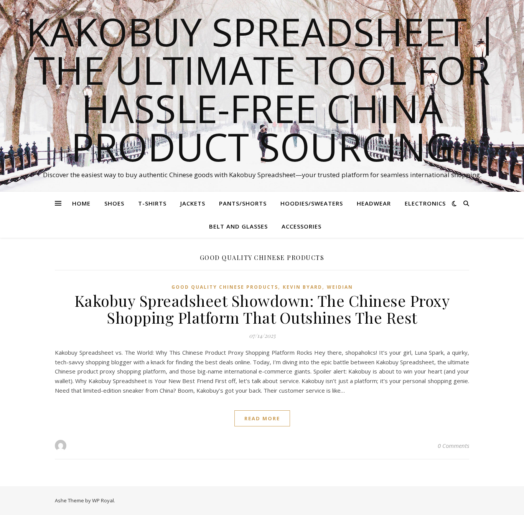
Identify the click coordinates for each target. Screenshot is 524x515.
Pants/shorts (243, 203)
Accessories (301, 226)
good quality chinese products (224, 287)
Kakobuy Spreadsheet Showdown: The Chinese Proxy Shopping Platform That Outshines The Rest (262, 308)
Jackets (192, 203)
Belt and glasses (238, 226)
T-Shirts (152, 203)
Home (81, 203)
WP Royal (103, 500)
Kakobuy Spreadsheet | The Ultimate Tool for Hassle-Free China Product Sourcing (262, 89)
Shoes (114, 203)
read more (262, 418)
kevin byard (302, 287)
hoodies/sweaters (311, 203)
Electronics (425, 203)
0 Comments (453, 445)
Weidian (340, 287)
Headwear (374, 203)
